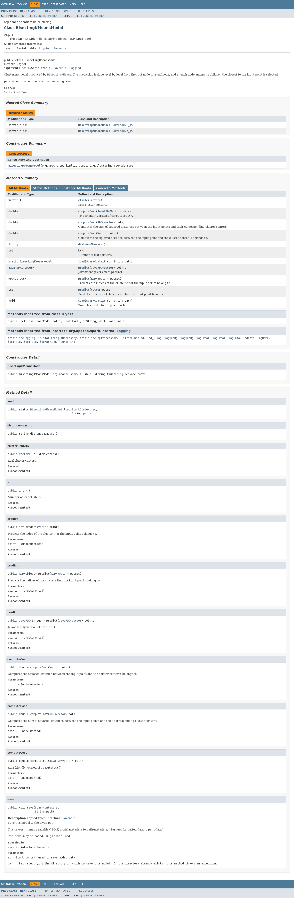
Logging (44, 48)
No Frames (63, 11)
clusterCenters (89, 200)
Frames (49, 11)
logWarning (48, 341)
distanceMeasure (90, 244)
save (81, 300)
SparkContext (95, 261)
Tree (45, 4)
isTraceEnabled (132, 338)
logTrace (14, 341)
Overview (7, 4)
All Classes (86, 11)
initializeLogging (21, 338)
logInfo (234, 338)
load (81, 261)
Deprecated (58, 4)
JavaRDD (103, 211)
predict (83, 267)
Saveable (60, 48)
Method (53, 16)
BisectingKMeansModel (24, 165)
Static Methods (45, 188)
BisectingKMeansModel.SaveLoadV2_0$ (105, 131)
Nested (19, 16)
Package (21, 4)
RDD (99, 222)
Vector (13, 200)
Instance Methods (77, 188)
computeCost (87, 211)
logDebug (171, 338)
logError (203, 338)
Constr (41, 16)
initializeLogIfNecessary (57, 338)
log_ (150, 338)
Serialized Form (16, 92)
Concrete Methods (110, 188)
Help (82, 4)
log (159, 338)
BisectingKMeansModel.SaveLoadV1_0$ (105, 125)
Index (72, 4)
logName (263, 338)
